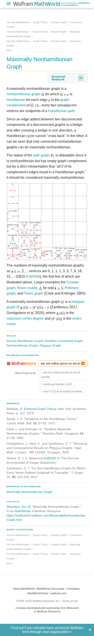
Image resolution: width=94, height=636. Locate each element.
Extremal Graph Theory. (40, 409)
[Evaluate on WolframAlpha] (83, 363)
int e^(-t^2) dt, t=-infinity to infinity (63, 391)
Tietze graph (33, 293)
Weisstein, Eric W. (19, 506)
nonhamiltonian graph (23, 94)
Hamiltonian (16, 100)
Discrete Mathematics (18, 22)
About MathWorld (23, 588)
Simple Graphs (59, 22)
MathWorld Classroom (50, 588)
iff (17, 307)
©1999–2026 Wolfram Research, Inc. (38, 601)
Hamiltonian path (61, 111)
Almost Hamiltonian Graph (25, 341)
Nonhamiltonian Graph (22, 345)
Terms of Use (70, 601)
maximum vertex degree (25, 318)
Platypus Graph (50, 345)
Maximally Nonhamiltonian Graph (29, 492)
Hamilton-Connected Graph (64, 341)
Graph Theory (40, 22)
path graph (41, 155)
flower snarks (27, 288)
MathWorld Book (38, 593)
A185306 (33, 276)
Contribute (73, 588)
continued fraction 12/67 (58, 384)
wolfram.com (58, 593)
